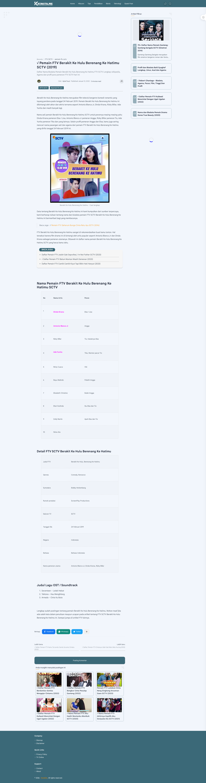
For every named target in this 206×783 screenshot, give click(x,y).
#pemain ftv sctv (57, 88)
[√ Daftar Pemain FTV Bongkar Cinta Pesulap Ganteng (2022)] (79, 680)
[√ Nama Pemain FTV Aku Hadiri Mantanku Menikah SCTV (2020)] (79, 705)
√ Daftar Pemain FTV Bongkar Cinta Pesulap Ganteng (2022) (77, 691)
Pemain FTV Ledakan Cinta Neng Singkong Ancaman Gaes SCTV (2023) (109, 691)
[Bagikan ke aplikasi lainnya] (87, 631)
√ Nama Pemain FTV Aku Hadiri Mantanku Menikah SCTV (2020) (78, 716)
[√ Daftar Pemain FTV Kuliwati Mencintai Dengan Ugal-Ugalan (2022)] (49, 705)
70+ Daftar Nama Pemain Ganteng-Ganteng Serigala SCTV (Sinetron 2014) (153, 48)
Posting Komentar (80, 660)
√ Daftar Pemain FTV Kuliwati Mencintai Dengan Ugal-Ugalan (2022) (48, 716)
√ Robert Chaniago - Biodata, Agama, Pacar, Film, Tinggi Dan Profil (151, 83)
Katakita (44, 778)
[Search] (170, 3)
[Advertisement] (84, 34)
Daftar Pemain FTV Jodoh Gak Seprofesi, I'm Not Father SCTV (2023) (71, 255)
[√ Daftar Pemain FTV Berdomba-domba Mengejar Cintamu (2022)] (49, 680)
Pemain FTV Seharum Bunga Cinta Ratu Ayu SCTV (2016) (75, 225)
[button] (165, 3)
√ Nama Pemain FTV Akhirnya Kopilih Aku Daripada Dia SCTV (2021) (108, 716)
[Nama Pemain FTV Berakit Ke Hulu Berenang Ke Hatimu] (79, 168)
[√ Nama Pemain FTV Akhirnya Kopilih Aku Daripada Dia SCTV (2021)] (109, 705)
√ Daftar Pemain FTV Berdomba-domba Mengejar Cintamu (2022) (48, 691)
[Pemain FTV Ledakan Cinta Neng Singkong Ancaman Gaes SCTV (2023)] (109, 680)
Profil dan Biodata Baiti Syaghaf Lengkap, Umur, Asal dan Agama (152, 68)
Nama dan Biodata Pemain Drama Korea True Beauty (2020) (152, 113)
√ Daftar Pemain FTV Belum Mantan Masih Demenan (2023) (67, 259)
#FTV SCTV (43, 88)
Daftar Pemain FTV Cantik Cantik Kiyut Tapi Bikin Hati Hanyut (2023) (71, 264)
